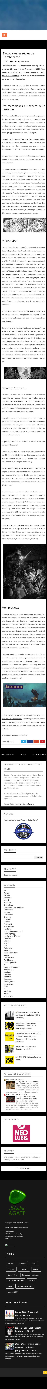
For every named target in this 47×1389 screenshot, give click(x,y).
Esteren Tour (9, 926)
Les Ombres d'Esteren (12, 936)
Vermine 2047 (9, 969)
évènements (8, 996)
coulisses (7, 974)
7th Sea (7, 895)
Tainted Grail (9, 957)
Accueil (23, 754)
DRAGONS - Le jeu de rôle (16, 1095)
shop (6, 986)
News (6, 943)
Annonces (7, 898)
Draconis (7, 917)
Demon (7, 912)
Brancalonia (8, 905)
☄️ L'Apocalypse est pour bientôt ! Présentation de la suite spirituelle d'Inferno (26, 1099)
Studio (6, 955)
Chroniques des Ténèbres (14, 907)
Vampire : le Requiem (12, 967)
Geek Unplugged (10, 934)
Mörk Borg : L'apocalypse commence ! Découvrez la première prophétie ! (26, 1025)
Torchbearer (8, 960)
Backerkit (7, 902)
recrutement (8, 984)
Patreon (7, 950)
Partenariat (8, 948)
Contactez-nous (18, 1159)
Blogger (27, 1168)
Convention (8, 910)
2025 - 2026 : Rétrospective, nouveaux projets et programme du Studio (28, 1347)
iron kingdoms (9, 981)
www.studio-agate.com (25, 804)
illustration (8, 979)
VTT (5, 965)
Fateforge (7, 929)
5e (5, 890)
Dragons (7, 919)
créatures (7, 977)
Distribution (8, 914)
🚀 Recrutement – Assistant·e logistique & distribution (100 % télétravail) (28, 1015)
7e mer (6, 893)
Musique (7, 941)
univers (6, 993)
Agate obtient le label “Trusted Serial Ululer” (21, 820)
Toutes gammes (10, 962)
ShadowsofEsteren (11, 953)
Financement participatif (13, 931)
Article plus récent (7, 754)
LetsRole (7, 938)
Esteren (7, 922)
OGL (5, 945)
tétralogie (7, 991)
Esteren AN (8, 924)
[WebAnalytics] (10, 1245)
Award (6, 900)
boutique (7, 972)
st (4, 989)
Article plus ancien (39, 754)
